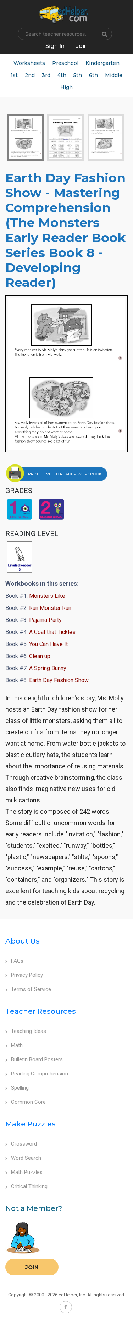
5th (77, 75)
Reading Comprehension (39, 1073)
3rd (46, 75)
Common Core (28, 1102)
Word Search (26, 1158)
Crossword (24, 1144)
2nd (30, 75)
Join (32, 1267)
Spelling (20, 1088)
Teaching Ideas (28, 1031)
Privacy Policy (27, 975)
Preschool (65, 63)
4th (61, 75)
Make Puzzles (30, 1124)
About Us (22, 941)
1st (14, 75)
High (66, 87)
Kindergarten (102, 63)
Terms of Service (31, 989)
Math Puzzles (27, 1172)
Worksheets (29, 63)
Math (17, 1045)
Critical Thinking (29, 1186)
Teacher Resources (40, 1011)
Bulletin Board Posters (37, 1059)
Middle (113, 75)
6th (93, 75)
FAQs (17, 961)
